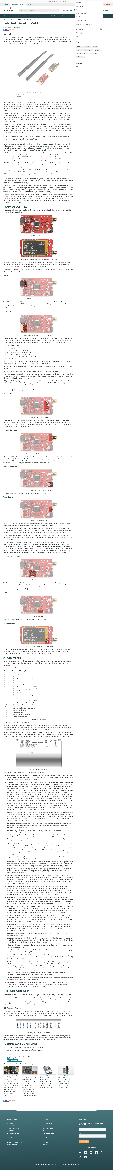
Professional (50, 1)
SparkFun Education (12, 1128)
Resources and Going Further (85, 24)
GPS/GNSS (17, 16)
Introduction (80, 6)
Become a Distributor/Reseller (14, 1142)
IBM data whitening (62, 835)
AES (43, 146)
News (29, 4)
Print (77, 36)
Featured (8, 16)
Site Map (45, 1144)
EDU (57, 1)
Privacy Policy (46, 1140)
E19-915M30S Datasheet (14, 1061)
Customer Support (105, 1)
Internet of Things (84, 50)
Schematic (10, 1053)
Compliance (46, 1142)
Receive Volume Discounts (13, 1144)
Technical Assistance (48, 1128)
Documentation (18, 4)
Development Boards (39, 16)
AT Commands (81, 13)
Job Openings (10, 1130)
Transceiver (82, 53)
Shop (7, 4)
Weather (93, 53)
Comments (88, 29)
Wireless (80, 57)
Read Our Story (11, 1123)
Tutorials (11, 19)
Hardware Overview (82, 10)
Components (66, 16)
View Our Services (11, 1140)
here (28, 342)
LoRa (97, 50)
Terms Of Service (47, 1137)
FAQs (44, 1130)
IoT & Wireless (54, 16)
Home (5, 19)
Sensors (26, 16)
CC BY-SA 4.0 (88, 67)
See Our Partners (11, 1137)
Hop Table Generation (83, 17)
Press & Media (10, 1126)
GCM (46, 146)
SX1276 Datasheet (12, 1059)
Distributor (63, 1)
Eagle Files (10, 1055)
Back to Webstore (69, 10)
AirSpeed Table (81, 20)
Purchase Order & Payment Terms (51, 1126)
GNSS (95, 47)
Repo (8, 1057)
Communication (83, 47)
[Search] (58, 10)
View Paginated (81, 33)
